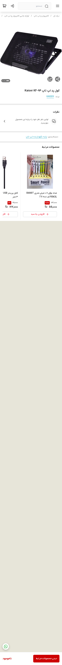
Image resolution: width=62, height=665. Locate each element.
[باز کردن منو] (56, 5)
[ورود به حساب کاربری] (12, 6)
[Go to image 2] (4, 80)
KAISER (50, 96)
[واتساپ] (6, 646)
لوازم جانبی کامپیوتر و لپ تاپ (16, 16)
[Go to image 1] (7, 80)
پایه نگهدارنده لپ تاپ (36, 136)
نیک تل (56, 16)
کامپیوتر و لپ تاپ (41, 16)
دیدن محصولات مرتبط (46, 658)
